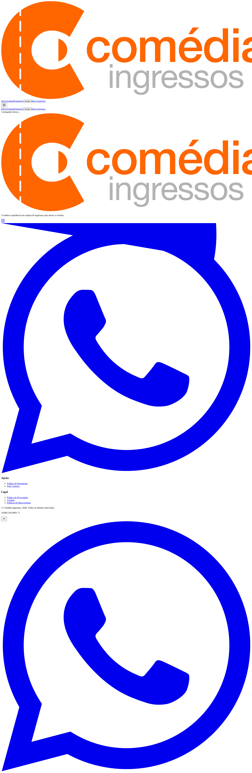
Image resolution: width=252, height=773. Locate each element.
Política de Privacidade (17, 497)
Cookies (11, 500)
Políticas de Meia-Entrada (19, 503)
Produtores (18, 101)
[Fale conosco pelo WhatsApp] (126, 770)
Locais (27, 101)
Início (3, 101)
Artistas (9, 101)
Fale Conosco (13, 486)
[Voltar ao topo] (4, 518)
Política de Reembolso (17, 483)
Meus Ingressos (38, 101)
